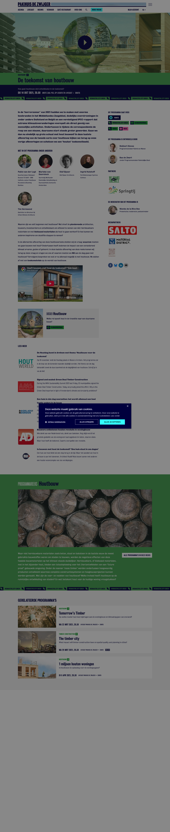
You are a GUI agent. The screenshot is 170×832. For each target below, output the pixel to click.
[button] (55, 422)
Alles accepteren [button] (112, 422)
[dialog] (85, 416)
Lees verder (115, 415)
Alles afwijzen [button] (87, 422)
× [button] (127, 406)
